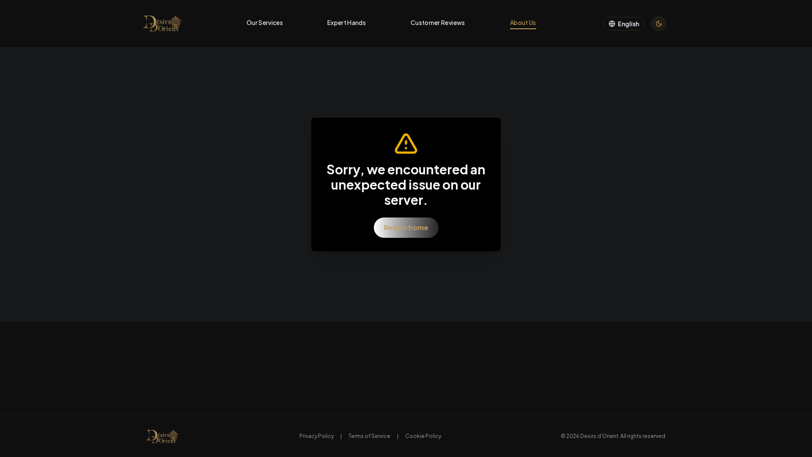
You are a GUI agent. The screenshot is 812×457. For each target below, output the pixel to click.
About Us (523, 22)
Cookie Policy (423, 436)
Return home (406, 227)
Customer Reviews (438, 22)
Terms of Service (369, 436)
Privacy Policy (316, 436)
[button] (162, 23)
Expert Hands (346, 22)
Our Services (265, 22)
